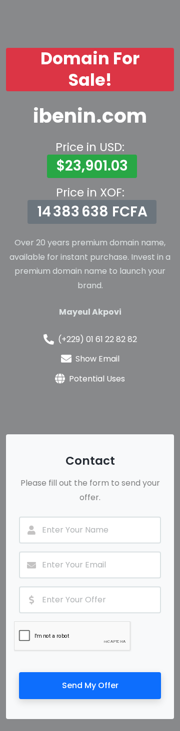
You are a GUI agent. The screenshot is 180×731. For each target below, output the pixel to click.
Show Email (98, 359)
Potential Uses (97, 378)
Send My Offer (90, 685)
